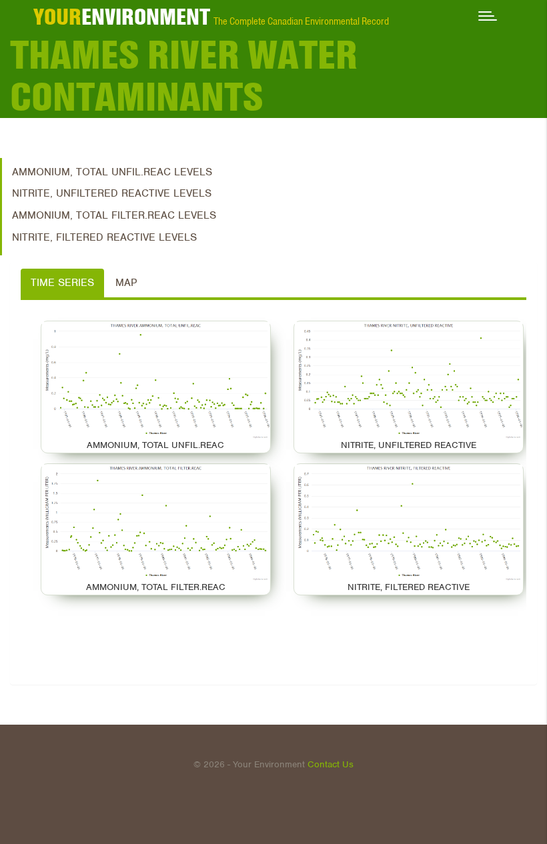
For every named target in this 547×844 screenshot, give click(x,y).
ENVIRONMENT (121, 16)
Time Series (62, 282)
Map (126, 282)
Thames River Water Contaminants (184, 75)
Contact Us (331, 764)
